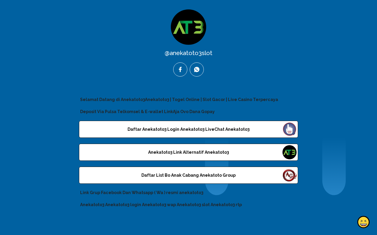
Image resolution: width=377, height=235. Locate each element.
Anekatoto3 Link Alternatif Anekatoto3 (188, 152)
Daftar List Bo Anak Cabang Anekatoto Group (188, 175)
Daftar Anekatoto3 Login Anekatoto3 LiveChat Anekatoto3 (188, 129)
